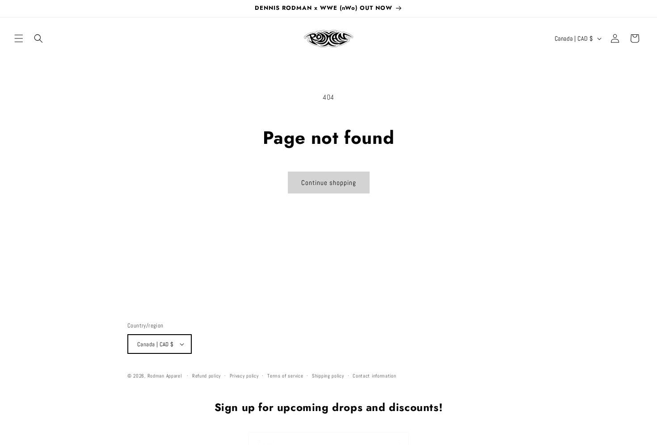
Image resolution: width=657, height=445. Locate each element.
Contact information (374, 376)
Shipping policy (328, 376)
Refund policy (206, 376)
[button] (19, 38)
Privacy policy (244, 376)
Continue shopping (328, 182)
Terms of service (285, 376)
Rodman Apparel (164, 376)
